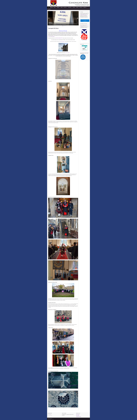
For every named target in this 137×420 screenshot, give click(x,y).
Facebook (49, 36)
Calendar (77, 7)
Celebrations (69, 7)
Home (48, 7)
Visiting (61, 7)
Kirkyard (74, 7)
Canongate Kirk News (53, 28)
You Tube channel (67, 52)
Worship (58, 7)
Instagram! (53, 36)
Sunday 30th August (62, 41)
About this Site (77, 414)
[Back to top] (135, 418)
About (55, 7)
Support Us (84, 7)
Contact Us (80, 7)
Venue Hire (65, 7)
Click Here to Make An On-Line (85, 20)
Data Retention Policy (78, 416)
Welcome (51, 7)
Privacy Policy (77, 415)
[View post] (63, 18)
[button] (48, 18)
